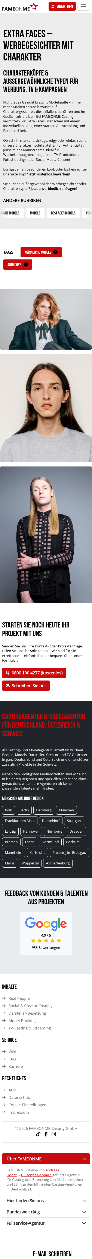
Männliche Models (40, 252)
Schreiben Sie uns (29, 685)
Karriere (16, 1066)
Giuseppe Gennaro (36, 1175)
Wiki (12, 1051)
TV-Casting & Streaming (30, 1028)
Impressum (19, 1112)
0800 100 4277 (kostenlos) (37, 673)
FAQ (12, 1059)
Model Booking (22, 1020)
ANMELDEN (65, 6)
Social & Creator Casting (30, 1005)
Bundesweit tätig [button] (23, 1212)
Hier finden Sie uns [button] (25, 1200)
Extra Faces (36, 121)
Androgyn (17, 264)
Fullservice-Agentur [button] (26, 1223)
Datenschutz (20, 1097)
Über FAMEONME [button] (24, 1159)
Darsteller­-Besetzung (27, 1013)
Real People (19, 998)
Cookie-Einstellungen (27, 1104)
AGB (12, 1089)
